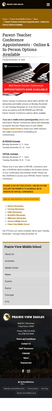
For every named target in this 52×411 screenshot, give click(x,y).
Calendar (26, 353)
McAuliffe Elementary (16, 215)
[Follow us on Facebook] (23, 371)
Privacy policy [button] (33, 389)
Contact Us (26, 344)
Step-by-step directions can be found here (21, 199)
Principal (9, 295)
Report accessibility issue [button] (26, 393)
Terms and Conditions (26, 339)
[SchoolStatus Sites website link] (26, 383)
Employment (26, 363)
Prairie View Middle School (20, 19)
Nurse (8, 288)
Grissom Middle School (17, 221)
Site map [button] (44, 389)
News (36, 19)
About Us (9, 254)
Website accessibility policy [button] (14, 389)
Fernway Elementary (16, 209)
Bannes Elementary (15, 206)
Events (8, 281)
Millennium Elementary (17, 218)
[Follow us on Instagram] (28, 371)
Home (5, 19)
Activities (9, 261)
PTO (7, 301)
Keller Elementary (15, 212)
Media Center (11, 267)
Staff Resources (26, 348)
